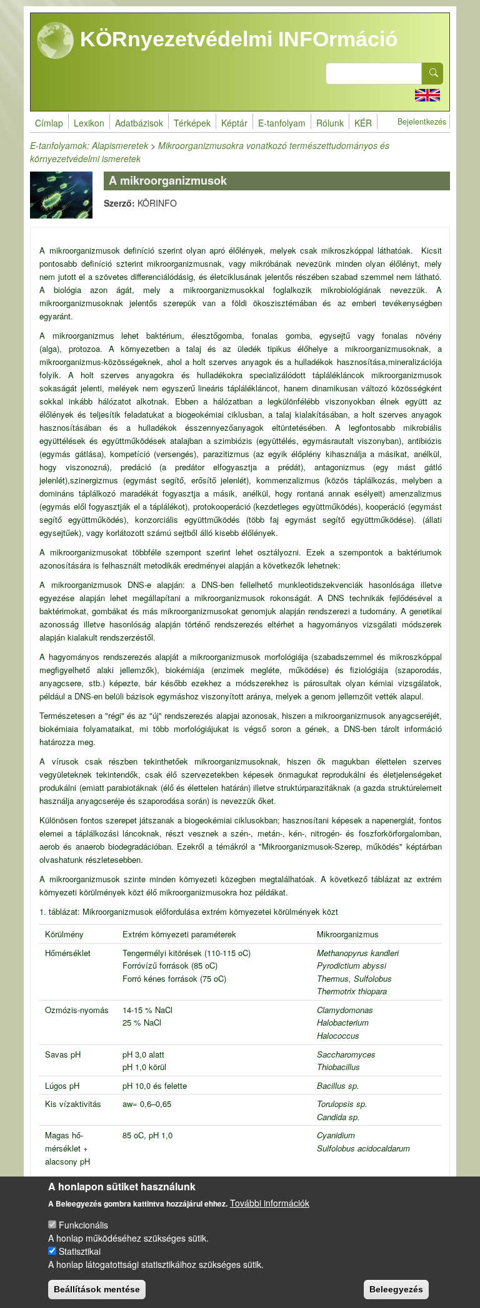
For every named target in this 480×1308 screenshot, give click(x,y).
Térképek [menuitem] (192, 122)
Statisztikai (80, 1251)
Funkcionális (83, 1224)
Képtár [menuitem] (234, 122)
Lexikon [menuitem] (89, 122)
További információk (269, 1203)
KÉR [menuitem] (363, 122)
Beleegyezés (396, 1289)
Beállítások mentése (97, 1289)
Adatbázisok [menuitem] (139, 122)
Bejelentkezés (422, 121)
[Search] (432, 74)
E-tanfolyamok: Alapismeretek (89, 145)
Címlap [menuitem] (49, 122)
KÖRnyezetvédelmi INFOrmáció (236, 39)
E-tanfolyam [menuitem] (282, 122)
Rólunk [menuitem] (330, 122)
